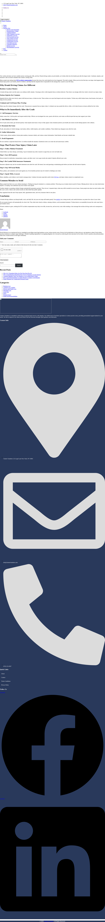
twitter (5, 213)
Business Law (7, 286)
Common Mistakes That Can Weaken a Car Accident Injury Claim (20, 276)
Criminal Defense (11, 32)
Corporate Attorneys (12, 44)
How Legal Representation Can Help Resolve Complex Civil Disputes (21, 277)
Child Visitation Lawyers (13, 34)
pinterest (5, 216)
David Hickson (4, 229)
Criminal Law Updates (9, 287)
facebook (5, 212)
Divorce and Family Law (9, 289)
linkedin (5, 215)
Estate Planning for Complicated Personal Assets (15, 279)
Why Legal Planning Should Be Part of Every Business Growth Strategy (22, 274)
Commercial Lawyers (12, 40)
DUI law (56, 177)
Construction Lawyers (12, 41)
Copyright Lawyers (12, 43)
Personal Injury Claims (12, 31)
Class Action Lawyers (12, 38)
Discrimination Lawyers (13, 47)
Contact (5, 50)
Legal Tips (6, 292)
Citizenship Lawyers (12, 35)
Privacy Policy (5, 685)
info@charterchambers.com (10, 5)
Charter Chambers (48, 921)
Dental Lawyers (11, 46)
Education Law (7, 290)
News (4, 293)
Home (4, 25)
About (5, 26)
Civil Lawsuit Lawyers (12, 37)
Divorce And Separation (13, 29)
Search (2, 263)
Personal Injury (7, 295)
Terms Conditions (5, 681)
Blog (4, 48)
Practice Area (6, 28)
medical (58, 199)
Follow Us (6, 7)
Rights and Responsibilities (10, 296)
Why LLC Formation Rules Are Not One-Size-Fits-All (17, 273)
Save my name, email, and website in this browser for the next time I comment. (22, 245)
